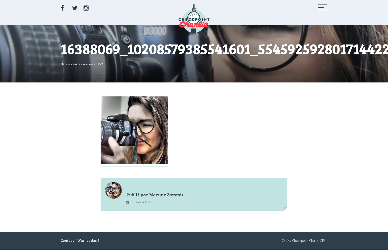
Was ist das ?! (88, 241)
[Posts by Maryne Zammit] (113, 191)
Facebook (64, 7)
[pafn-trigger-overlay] (322, 8)
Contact (67, 241)
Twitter (75, 7)
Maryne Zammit (71, 64)
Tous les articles (140, 202)
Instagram (87, 7)
